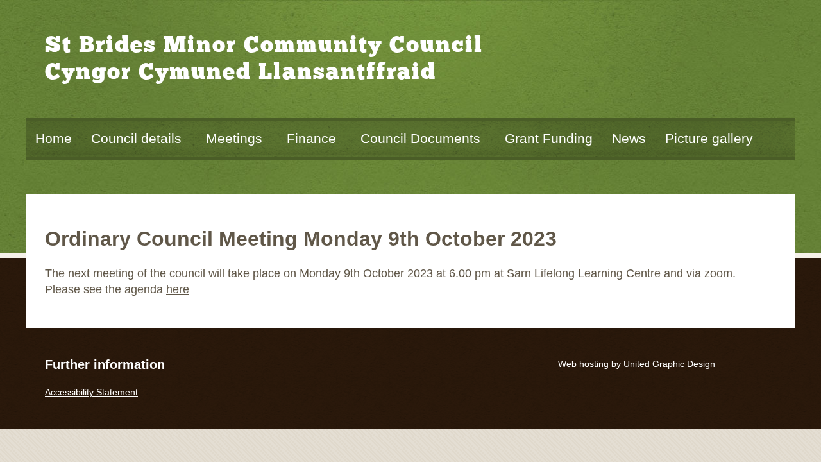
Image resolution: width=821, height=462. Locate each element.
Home (53, 138)
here (177, 289)
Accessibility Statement (91, 392)
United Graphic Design (669, 364)
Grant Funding (549, 138)
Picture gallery (709, 138)
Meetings (234, 138)
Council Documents (420, 138)
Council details (136, 138)
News (629, 138)
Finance (311, 138)
